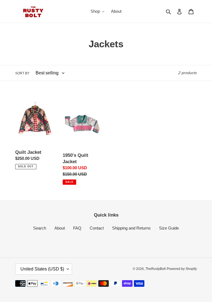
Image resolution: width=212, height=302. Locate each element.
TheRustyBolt (155, 269)
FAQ (77, 228)
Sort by (22, 73)
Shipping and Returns (131, 228)
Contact (97, 228)
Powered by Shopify (182, 269)
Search (39, 228)
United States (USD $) (42, 269)
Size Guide (169, 228)
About (59, 228)
